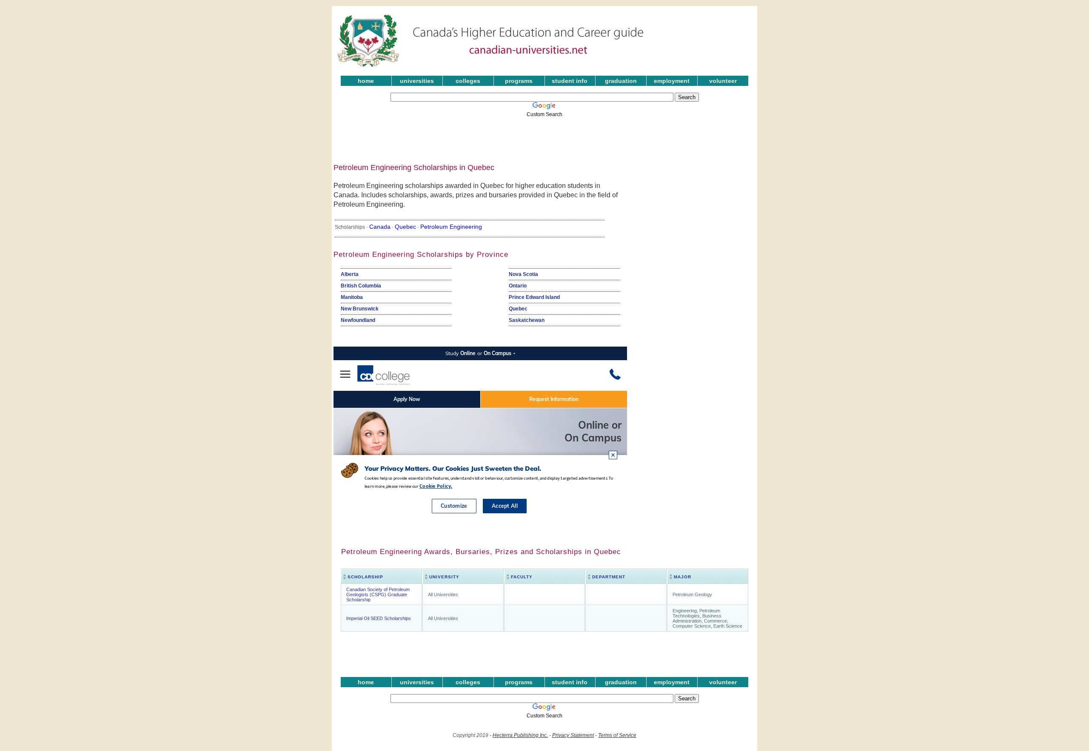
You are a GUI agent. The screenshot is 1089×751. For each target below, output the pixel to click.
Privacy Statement (573, 735)
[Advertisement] (538, 137)
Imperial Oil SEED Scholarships (378, 618)
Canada (380, 226)
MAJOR (682, 577)
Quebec (405, 226)
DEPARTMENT (608, 577)
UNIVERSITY (444, 577)
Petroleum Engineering (451, 226)
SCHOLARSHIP (365, 577)
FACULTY (522, 577)
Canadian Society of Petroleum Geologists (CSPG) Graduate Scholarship (378, 594)
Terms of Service (617, 735)
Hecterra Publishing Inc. (520, 735)
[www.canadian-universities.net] (491, 68)
